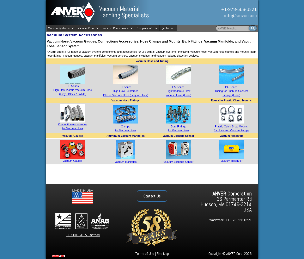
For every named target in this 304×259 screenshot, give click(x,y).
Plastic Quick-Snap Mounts (231, 126)
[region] (211, 12)
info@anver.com (240, 15)
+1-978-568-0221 (239, 9)
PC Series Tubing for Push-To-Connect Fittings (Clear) (231, 91)
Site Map (163, 253)
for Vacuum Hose (125, 130)
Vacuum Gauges (73, 160)
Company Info (145, 28)
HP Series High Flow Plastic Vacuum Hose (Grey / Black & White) (72, 89)
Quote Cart (168, 28)
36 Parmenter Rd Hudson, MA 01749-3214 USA (226, 201)
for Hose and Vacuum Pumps (231, 130)
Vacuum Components (116, 28)
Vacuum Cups (86, 28)
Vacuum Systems (59, 28)
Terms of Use (144, 253)
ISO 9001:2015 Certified (83, 235)
